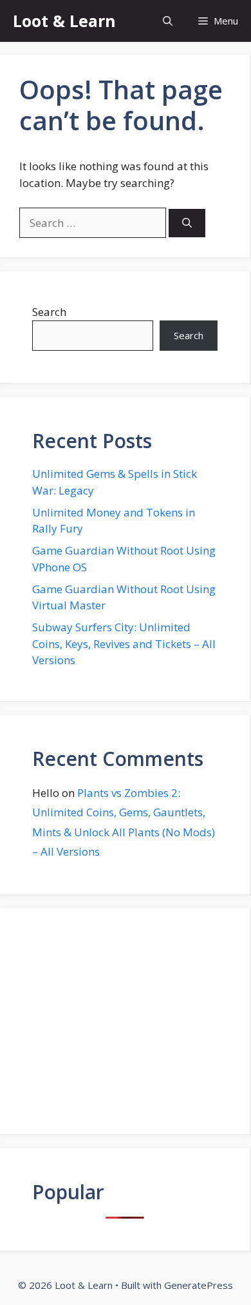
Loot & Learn (64, 21)
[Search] (187, 223)
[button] (167, 21)
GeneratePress (198, 1285)
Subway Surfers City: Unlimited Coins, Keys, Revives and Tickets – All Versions (124, 643)
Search (49, 311)
